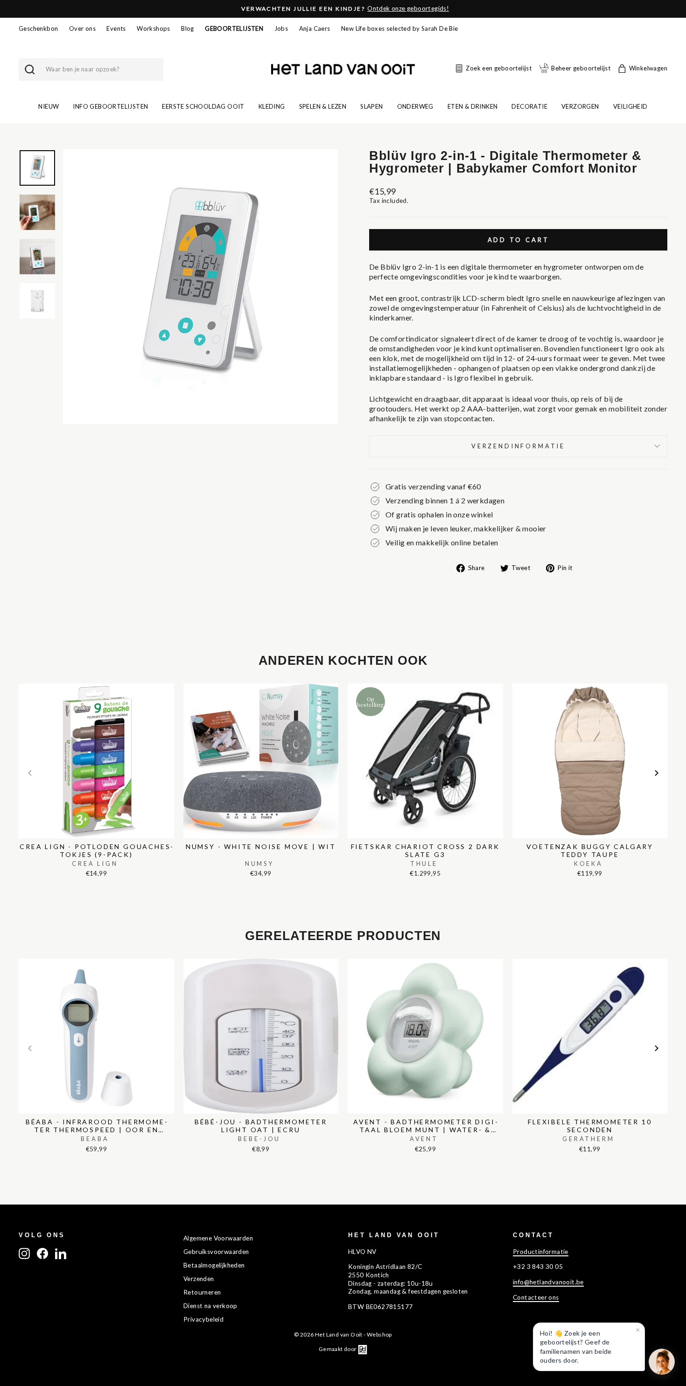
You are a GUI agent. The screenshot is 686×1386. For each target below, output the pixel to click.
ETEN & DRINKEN (473, 106)
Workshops (153, 28)
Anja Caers (314, 28)
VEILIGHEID (630, 106)
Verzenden (198, 1278)
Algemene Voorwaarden (218, 1238)
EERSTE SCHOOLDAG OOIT (203, 106)
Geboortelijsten (234, 28)
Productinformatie (540, 1251)
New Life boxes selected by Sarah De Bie (399, 28)
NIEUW (48, 106)
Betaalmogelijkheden (214, 1265)
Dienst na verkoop (210, 1305)
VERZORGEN (580, 106)
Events (116, 28)
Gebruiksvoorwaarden (216, 1251)
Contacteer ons (536, 1297)
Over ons (82, 28)
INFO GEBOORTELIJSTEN (110, 106)
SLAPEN (371, 106)
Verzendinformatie (518, 446)
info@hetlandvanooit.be (548, 1282)
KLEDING (272, 106)
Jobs (281, 28)
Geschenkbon (38, 28)
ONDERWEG (415, 106)
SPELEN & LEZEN (323, 106)
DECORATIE (529, 106)
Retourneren (202, 1292)
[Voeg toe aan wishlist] (21, 681)
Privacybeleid (203, 1319)
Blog (187, 28)
